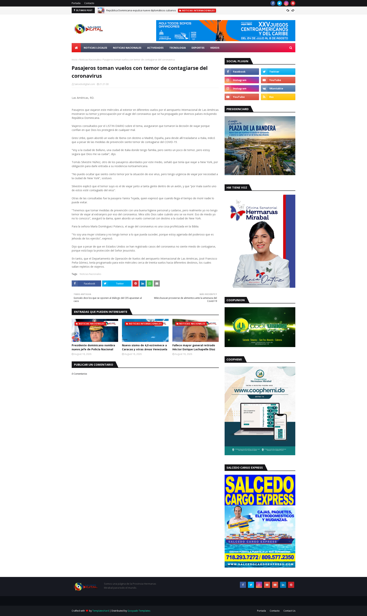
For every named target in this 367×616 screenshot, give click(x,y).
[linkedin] (283, 585)
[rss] (278, 97)
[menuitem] (76, 47)
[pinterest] (293, 3)
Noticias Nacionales (90, 59)
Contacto (89, 3)
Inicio (74, 59)
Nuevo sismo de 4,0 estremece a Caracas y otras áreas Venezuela (144, 347)
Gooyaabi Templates (138, 610)
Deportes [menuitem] (198, 47)
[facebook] (272, 3)
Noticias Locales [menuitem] (95, 47)
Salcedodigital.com (84, 84)
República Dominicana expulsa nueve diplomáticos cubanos (141, 10)
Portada (76, 3)
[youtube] (278, 80)
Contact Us (289, 610)
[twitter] (279, 3)
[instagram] (286, 3)
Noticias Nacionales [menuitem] (127, 47)
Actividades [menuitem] (155, 47)
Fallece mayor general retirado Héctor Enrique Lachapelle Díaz (193, 347)
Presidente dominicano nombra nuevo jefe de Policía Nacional (93, 347)
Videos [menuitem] (214, 47)
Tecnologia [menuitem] (177, 47)
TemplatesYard (100, 610)
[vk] (278, 88)
